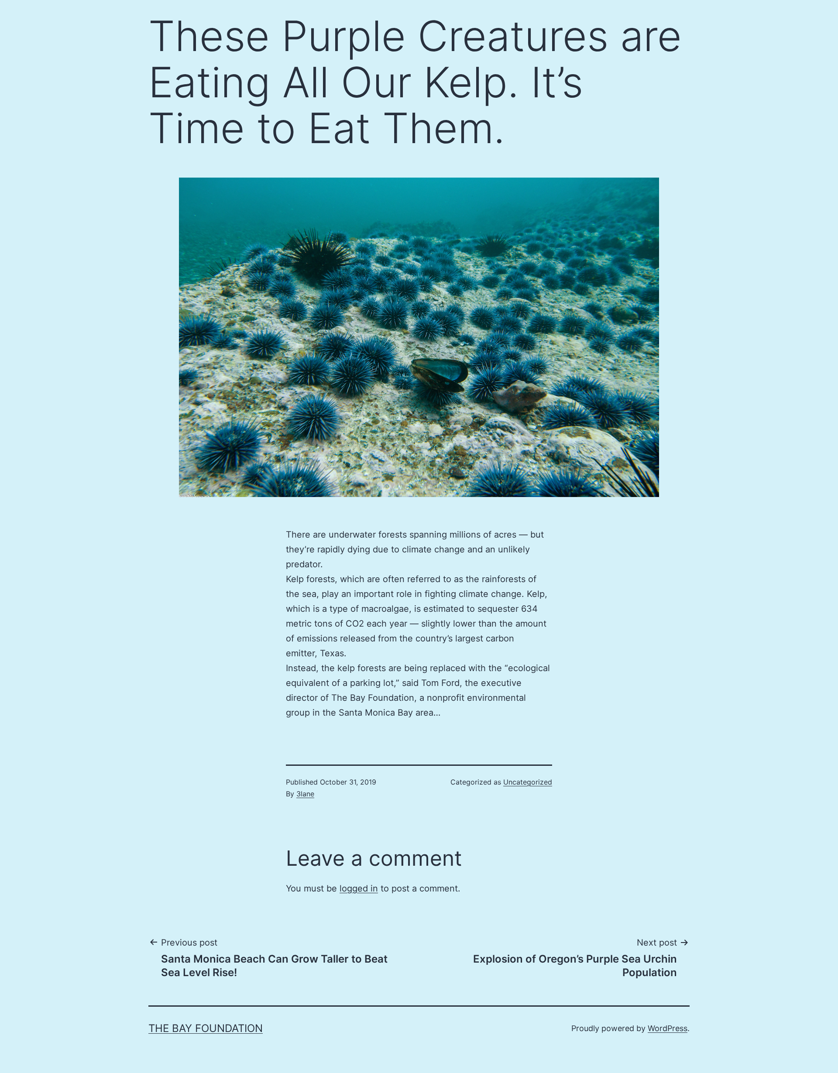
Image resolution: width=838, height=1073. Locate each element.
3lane (305, 793)
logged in (359, 888)
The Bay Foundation (205, 1028)
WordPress (667, 1028)
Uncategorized (527, 782)
